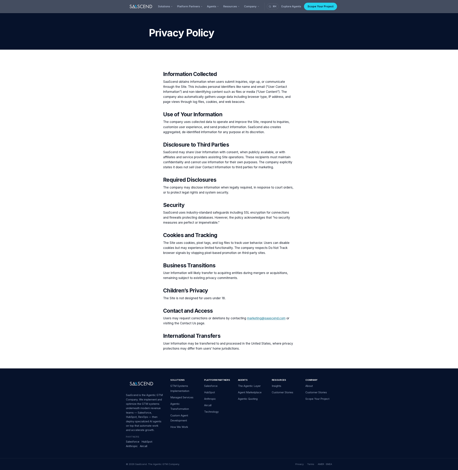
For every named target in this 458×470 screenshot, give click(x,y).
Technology (211, 411)
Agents (211, 6)
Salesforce (132, 441)
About (309, 386)
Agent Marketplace (250, 392)
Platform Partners (188, 6)
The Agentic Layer (249, 386)
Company (250, 6)
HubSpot (147, 441)
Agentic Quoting (248, 398)
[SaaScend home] (141, 6)
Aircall (143, 446)
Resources (230, 6)
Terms (310, 464)
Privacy (299, 464)
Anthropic (132, 446)
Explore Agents (291, 6)
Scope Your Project (320, 6)
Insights (276, 386)
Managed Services (181, 397)
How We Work (179, 427)
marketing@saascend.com (266, 318)
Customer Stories (282, 392)
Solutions (164, 6)
